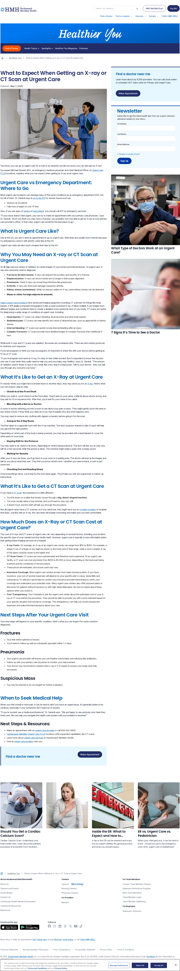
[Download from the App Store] (9, 927)
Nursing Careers (69, 888)
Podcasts (83, 48)
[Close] (176, 965)
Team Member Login (132, 897)
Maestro (65, 902)
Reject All (140, 965)
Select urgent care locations (13, 302)
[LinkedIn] (60, 926)
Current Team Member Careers (137, 884)
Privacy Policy (106, 950)
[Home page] (2, 58)
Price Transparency (61, 950)
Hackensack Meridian (20, 956)
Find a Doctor (11, 48)
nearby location (88, 509)
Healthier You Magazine (66, 48)
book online (68, 939)
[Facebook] (49, 926)
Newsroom (5, 910)
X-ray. (90, 383)
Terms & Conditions (125, 950)
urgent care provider (44, 730)
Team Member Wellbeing (134, 901)
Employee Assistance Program (136, 888)
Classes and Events (9, 888)
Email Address (123, 144)
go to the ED (39, 198)
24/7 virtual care (39, 939)
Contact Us (5, 897)
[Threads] (65, 926)
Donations (151, 956)
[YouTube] (75, 926)
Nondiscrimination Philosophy (35, 950)
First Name (121, 124)
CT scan (18, 492)
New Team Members (132, 893)
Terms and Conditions (37, 968)
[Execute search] (139, 8)
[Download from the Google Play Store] (29, 927)
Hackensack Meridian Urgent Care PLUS (26, 734)
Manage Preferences (119, 965)
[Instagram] (54, 926)
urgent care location (23, 741)
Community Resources (10, 906)
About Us (4, 884)
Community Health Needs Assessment (18, 901)
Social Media (6, 893)
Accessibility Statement (85, 950)
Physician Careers (70, 893)
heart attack (38, 211)
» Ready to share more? (128, 154)
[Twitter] (70, 926)
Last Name (121, 134)
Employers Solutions (132, 911)
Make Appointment (89, 754)
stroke (27, 211)
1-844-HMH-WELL (87, 939)
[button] (106, 16)
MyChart (58, 939)
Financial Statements (9, 950)
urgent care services (33, 737)
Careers (65, 884)
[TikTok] (81, 926)
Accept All (158, 965)
